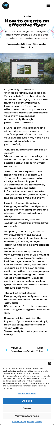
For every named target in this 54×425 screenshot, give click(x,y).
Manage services (27, 394)
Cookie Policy (19, 422)
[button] (49, 363)
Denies (27, 408)
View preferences (27, 416)
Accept (27, 401)
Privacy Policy (34, 422)
